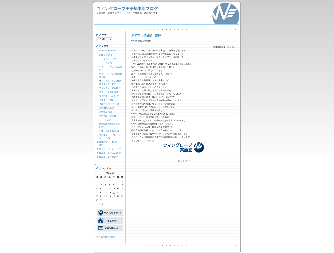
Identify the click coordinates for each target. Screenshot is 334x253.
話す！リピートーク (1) (110, 149)
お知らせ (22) (105, 54)
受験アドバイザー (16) (109, 104)
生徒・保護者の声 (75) (109, 131)
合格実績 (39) (105, 112)
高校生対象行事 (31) (108, 157)
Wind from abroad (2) (109, 50)
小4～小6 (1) (105, 120)
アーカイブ (183, 161)
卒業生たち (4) (106, 100)
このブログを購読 (107, 237)
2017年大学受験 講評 (146, 35)
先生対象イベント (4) (109, 96)
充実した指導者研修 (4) (110, 92)
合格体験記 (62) (106, 108)
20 (114, 192)
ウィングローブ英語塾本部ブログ (127, 8)
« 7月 (101, 204)
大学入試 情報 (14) (108, 116)
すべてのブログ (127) (109, 58)
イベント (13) (105, 62)
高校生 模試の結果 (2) (110, 153)
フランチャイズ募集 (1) (110, 88)
